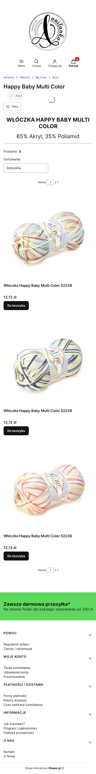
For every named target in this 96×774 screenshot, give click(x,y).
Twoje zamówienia (17, 668)
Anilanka (9, 77)
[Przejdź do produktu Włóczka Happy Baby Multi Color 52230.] (48, 487)
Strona (42, 182)
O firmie (9, 756)
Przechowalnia (14, 677)
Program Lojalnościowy (20, 728)
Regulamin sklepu (16, 644)
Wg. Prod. (41, 77)
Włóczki (25, 77)
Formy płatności (15, 696)
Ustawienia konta (16, 672)
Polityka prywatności (19, 733)
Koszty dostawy (15, 700)
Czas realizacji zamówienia (23, 705)
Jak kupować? (14, 724)
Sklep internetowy (43, 768)
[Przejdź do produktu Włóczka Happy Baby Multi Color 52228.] (48, 236)
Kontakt (9, 752)
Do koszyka (16, 305)
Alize (55, 77)
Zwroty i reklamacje (18, 649)
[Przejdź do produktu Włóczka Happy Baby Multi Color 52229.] (48, 361)
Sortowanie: (12, 159)
